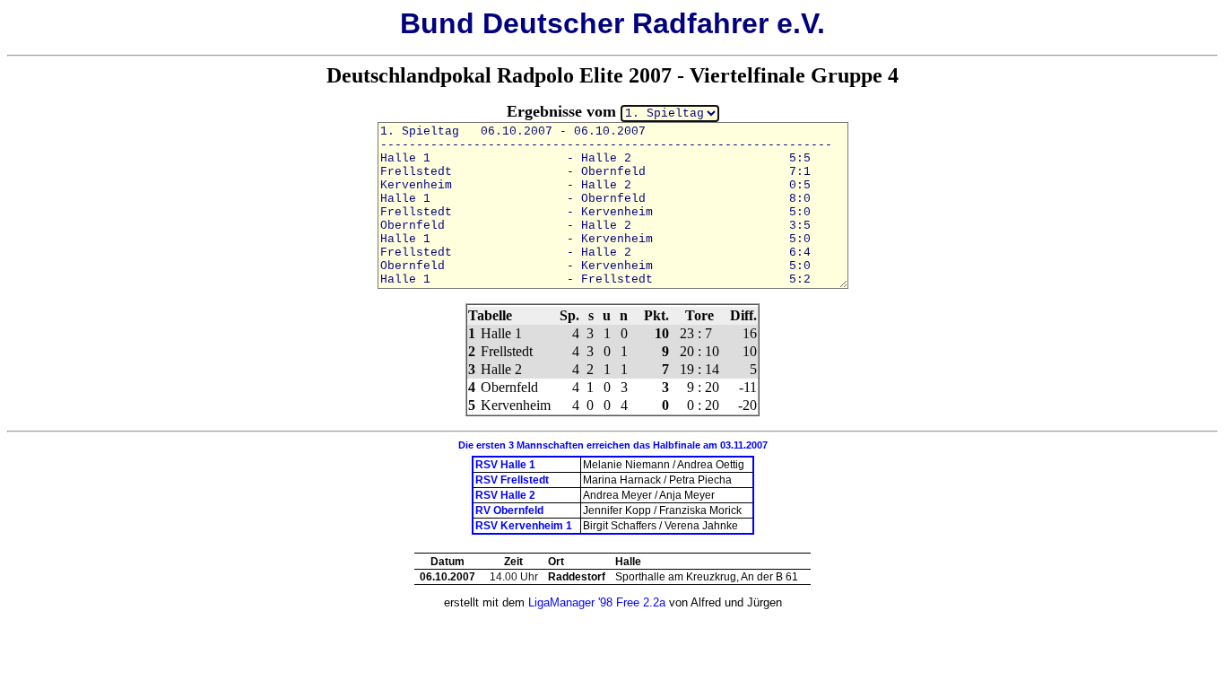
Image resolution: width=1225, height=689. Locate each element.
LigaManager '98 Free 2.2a (596, 602)
